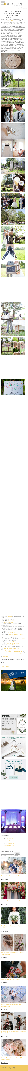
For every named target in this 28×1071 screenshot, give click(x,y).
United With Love (9, 846)
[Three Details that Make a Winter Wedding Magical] (13, 915)
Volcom (11, 634)
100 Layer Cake (9, 838)
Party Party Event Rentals (12, 643)
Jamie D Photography (13, 21)
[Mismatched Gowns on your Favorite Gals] (13, 890)
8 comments (5, 666)
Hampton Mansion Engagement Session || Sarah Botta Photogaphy (12, 1058)
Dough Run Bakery (8, 622)
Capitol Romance (9, 841)
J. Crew (16, 634)
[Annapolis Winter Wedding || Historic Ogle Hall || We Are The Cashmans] (13, 1021)
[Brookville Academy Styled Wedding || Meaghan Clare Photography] (13, 942)
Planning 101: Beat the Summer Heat (14, 652)
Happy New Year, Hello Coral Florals (10, 979)
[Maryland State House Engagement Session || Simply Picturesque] (13, 994)
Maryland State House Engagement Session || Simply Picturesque (12, 1005)
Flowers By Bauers (10, 633)
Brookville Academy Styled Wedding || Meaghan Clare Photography (12, 953)
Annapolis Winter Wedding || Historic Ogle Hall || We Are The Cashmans (13, 1032)
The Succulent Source (10, 843)
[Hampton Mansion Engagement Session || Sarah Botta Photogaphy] (13, 1047)
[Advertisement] (14, 795)
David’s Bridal (11, 621)
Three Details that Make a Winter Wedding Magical (11, 927)
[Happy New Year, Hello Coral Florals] (13, 969)
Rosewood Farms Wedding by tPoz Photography (12, 876)
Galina (10, 616)
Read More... (4, 879)
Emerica (3, 636)
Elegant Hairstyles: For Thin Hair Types (11, 649)
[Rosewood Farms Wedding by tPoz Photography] (13, 865)
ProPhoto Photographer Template (20, 1068)
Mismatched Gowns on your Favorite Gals (11, 901)
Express (21, 634)
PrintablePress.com (12, 645)
